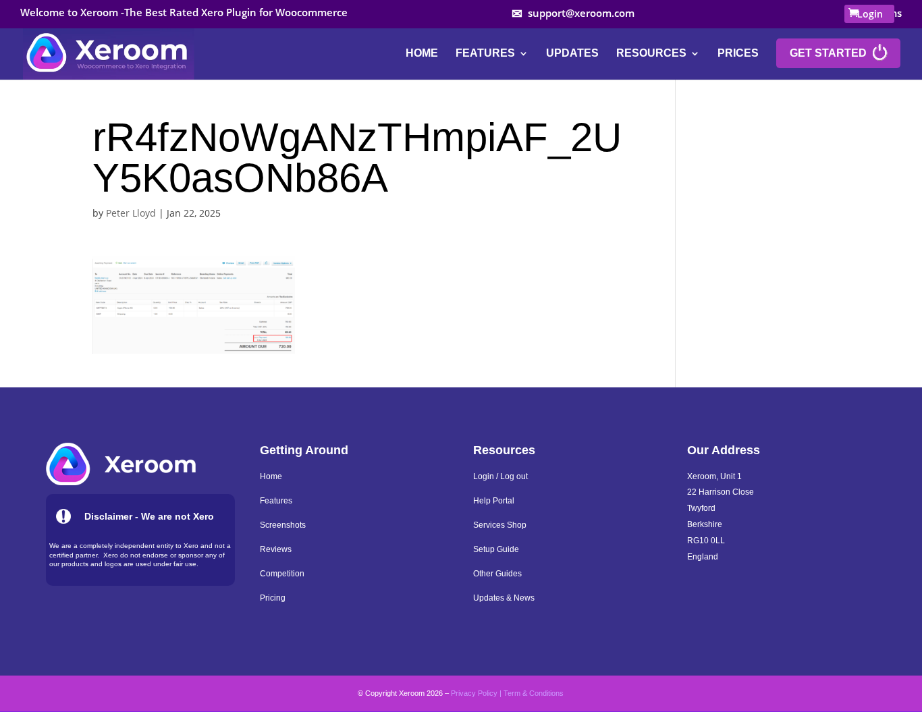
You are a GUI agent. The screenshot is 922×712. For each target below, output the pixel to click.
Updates (572, 54)
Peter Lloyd (131, 213)
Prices (738, 54)
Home (422, 54)
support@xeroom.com (581, 13)
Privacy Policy (474, 693)
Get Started (828, 53)
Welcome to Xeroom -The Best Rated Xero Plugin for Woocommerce (184, 13)
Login (870, 13)
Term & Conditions (534, 693)
